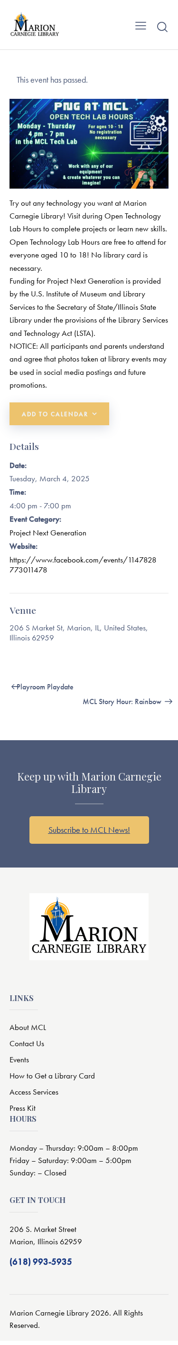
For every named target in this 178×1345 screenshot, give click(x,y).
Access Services (33, 1092)
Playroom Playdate (44, 687)
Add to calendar (55, 414)
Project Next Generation (47, 532)
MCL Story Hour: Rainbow (123, 701)
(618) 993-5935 (40, 1262)
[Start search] (162, 26)
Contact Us (26, 1043)
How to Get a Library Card (52, 1075)
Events (19, 1059)
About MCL (27, 1027)
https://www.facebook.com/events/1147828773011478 (83, 564)
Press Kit (22, 1108)
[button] (140, 25)
